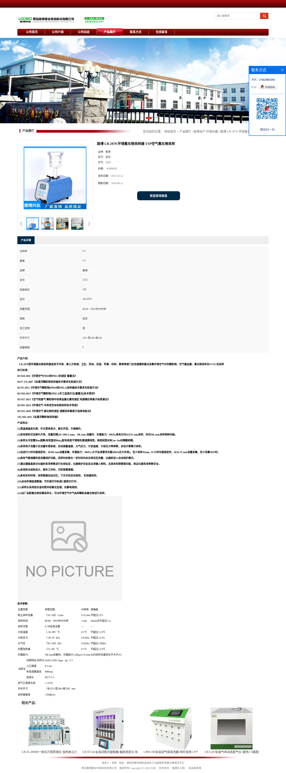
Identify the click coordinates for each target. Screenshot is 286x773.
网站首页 (170, 131)
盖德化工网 (178, 768)
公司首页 (32, 31)
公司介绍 (58, 31)
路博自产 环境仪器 (206, 131)
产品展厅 (110, 31)
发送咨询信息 (158, 195)
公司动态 (84, 31)
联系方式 (136, 31)
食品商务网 (195, 768)
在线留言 (161, 31)
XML (153, 768)
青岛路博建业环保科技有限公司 (99, 768)
